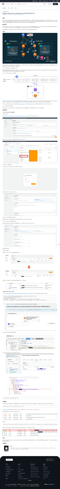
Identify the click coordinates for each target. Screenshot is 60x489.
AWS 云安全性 (8, 473)
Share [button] (22, 14)
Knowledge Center (46, 471)
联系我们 (44, 466)
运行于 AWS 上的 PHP (34, 475)
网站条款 (9, 485)
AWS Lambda (15, 100)
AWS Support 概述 (46, 473)
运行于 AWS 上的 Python (35, 471)
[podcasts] (52, 484)
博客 (6, 476)
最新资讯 (7, 475)
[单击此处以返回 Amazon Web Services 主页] (3, 4)
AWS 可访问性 (45, 476)
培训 (19, 467)
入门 (19, 466)
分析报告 (19, 475)
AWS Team (5, 14)
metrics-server (44, 403)
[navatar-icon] (57, 1)
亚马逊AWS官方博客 (6, 11)
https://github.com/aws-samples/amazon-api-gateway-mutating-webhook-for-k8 (17, 293)
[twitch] (49, 484)
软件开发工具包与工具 (34, 467)
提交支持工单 (45, 467)
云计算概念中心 (8, 471)
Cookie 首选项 (15, 485)
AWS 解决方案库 (21, 469)
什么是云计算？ (8, 467)
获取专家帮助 (45, 475)
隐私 (6, 485)
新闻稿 (7, 478)
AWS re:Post (45, 469)
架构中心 (19, 471)
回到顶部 (29, 480)
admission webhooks (29, 100)
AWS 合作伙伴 (20, 476)
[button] (58, 1)
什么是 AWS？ (8, 466)
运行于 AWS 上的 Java (34, 473)
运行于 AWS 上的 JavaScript (35, 476)
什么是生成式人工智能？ (10, 469)
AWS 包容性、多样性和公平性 (23, 478)
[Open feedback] (59, 244)
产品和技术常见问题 (21, 473)
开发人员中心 (33, 466)
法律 (44, 478)
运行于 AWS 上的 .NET (34, 469)
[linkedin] (46, 484)
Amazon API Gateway (9, 100)
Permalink (18, 14)
